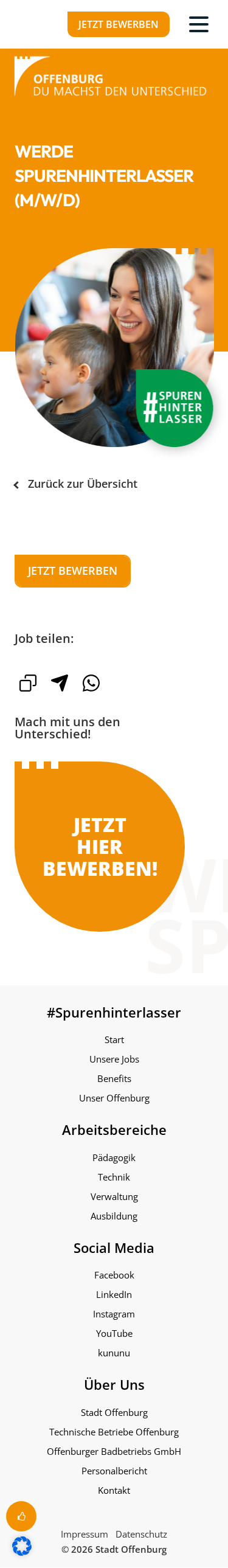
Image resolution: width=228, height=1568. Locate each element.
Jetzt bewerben (118, 24)
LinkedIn (114, 1294)
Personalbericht (114, 1471)
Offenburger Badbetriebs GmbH (114, 1451)
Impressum (84, 1534)
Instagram (114, 1314)
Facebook (114, 1275)
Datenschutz (141, 1534)
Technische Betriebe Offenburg (114, 1432)
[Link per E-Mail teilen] (59, 683)
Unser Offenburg (114, 1098)
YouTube (114, 1333)
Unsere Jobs (114, 1059)
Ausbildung (114, 1216)
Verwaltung (114, 1196)
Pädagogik (114, 1157)
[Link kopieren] (28, 683)
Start (114, 1039)
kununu (114, 1353)
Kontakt (114, 1490)
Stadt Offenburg (114, 1412)
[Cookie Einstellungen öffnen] (22, 1552)
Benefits (114, 1078)
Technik (114, 1177)
